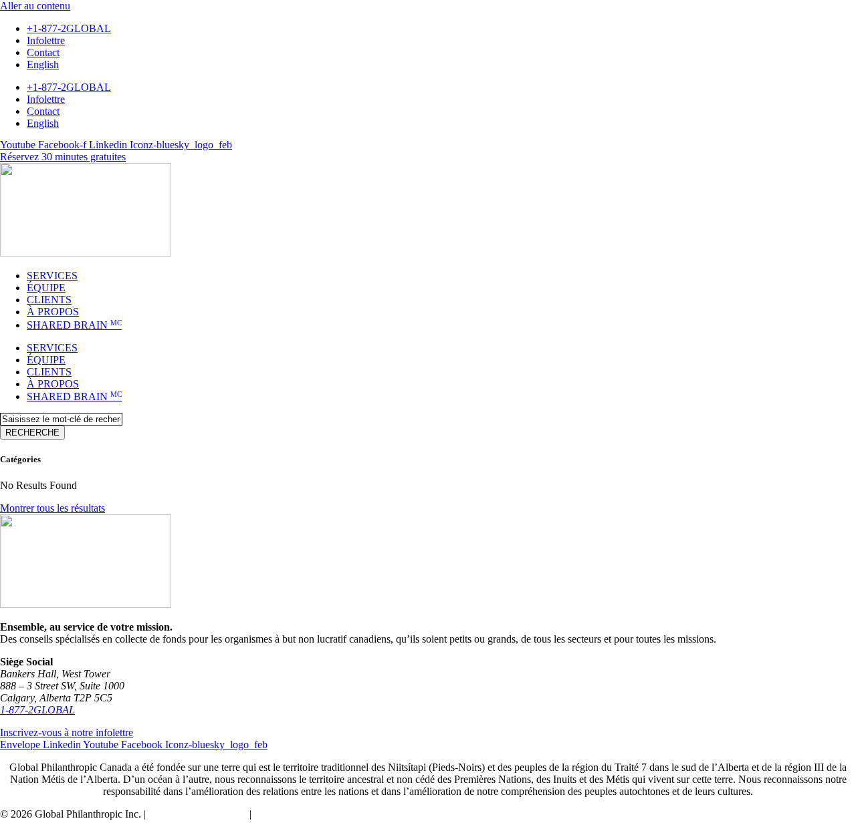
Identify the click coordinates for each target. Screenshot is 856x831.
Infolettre (46, 40)
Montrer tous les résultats (52, 508)
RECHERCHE (32, 433)
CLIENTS (49, 299)
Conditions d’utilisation (197, 814)
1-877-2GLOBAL (37, 709)
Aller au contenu (35, 5)
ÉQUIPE (46, 287)
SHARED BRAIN (74, 325)
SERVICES (52, 275)
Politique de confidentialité (310, 814)
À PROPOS (53, 311)
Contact (43, 52)
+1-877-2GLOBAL (69, 28)
